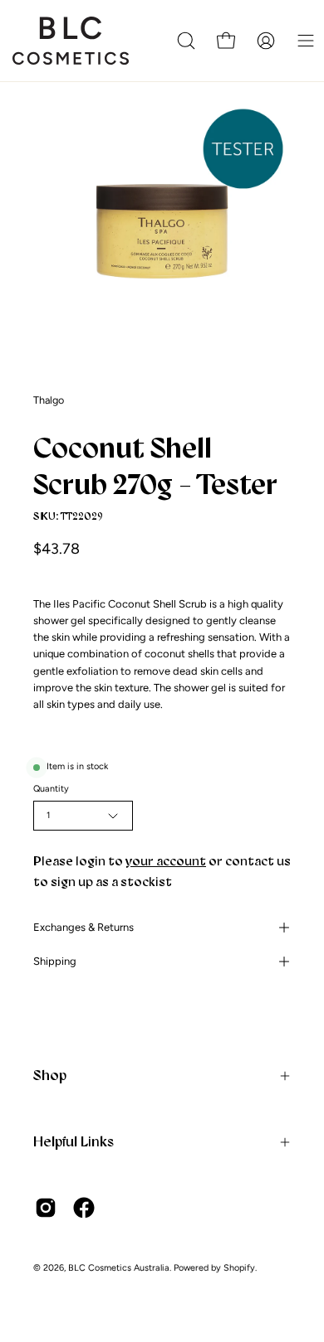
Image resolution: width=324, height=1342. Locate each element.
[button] (186, 40)
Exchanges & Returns (83, 927)
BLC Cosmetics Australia (118, 1267)
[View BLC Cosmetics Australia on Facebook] (83, 1207)
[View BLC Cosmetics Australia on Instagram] (45, 1207)
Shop (49, 1075)
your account (165, 861)
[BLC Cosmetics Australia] (70, 41)
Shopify (239, 1267)
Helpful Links (73, 1141)
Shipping (54, 961)
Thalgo (48, 400)
